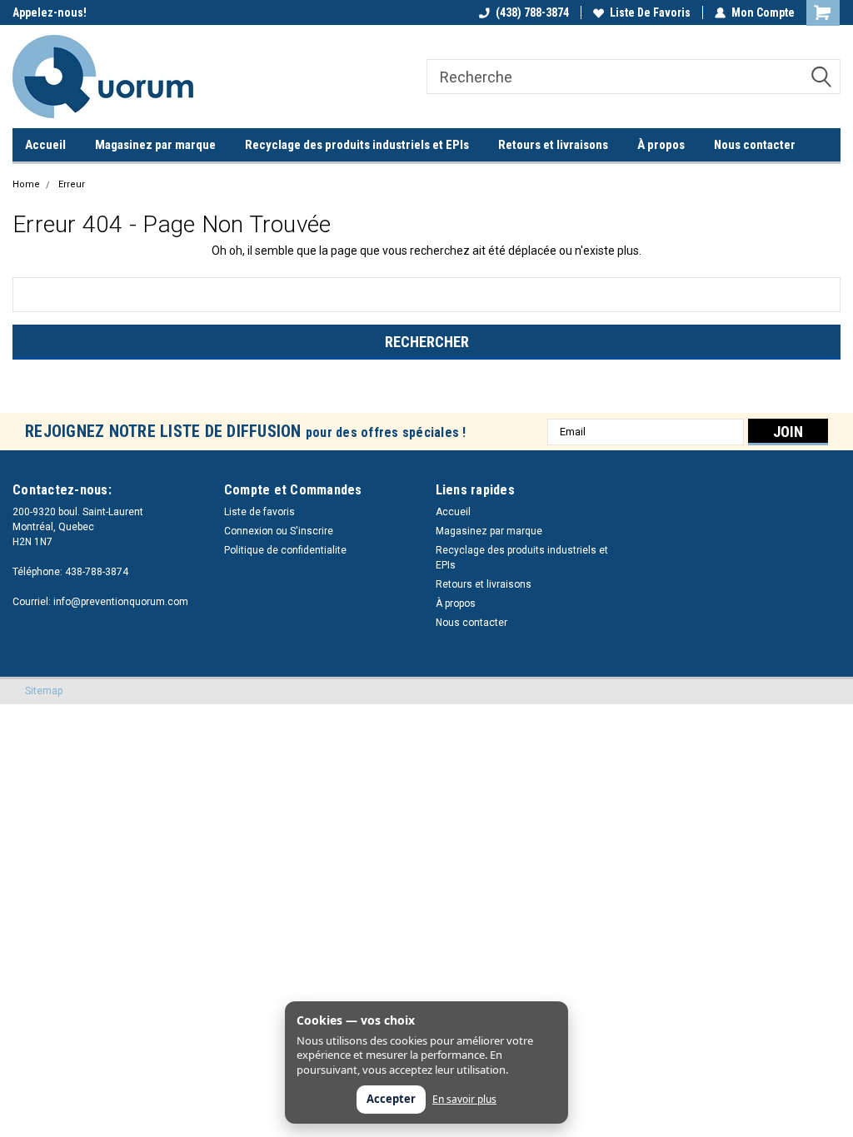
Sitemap (43, 691)
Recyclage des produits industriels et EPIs (357, 144)
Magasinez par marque (155, 144)
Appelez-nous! (49, 12)
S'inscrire (311, 531)
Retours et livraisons (553, 144)
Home (26, 184)
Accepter (391, 1098)
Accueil (45, 144)
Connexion (248, 531)
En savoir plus (464, 1099)
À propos (661, 144)
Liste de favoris (650, 12)
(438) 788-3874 (532, 12)
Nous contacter (755, 144)
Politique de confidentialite (285, 550)
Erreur (71, 184)
